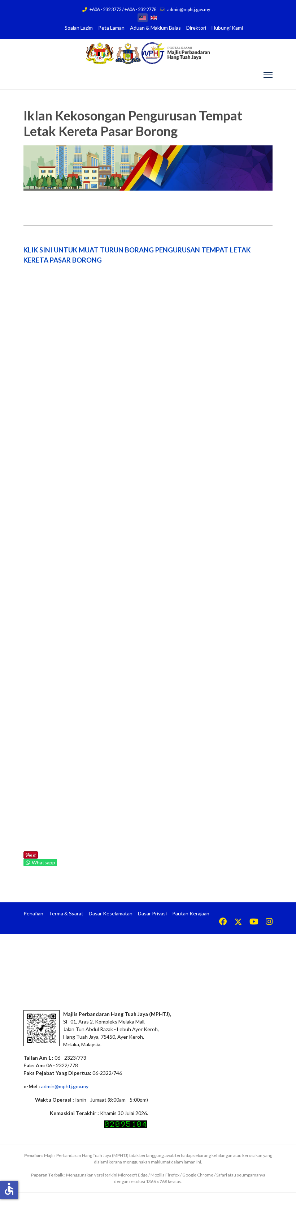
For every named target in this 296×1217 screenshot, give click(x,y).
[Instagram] (269, 922)
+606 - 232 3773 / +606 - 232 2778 (123, 9)
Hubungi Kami (227, 28)
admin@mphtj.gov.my (188, 9)
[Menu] (268, 75)
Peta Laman (111, 28)
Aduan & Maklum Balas (155, 28)
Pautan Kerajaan (190, 913)
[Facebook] (223, 922)
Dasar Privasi (152, 913)
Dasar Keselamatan (110, 913)
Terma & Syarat (66, 913)
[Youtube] (253, 922)
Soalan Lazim (79, 28)
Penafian (33, 913)
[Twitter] (238, 922)
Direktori (196, 28)
